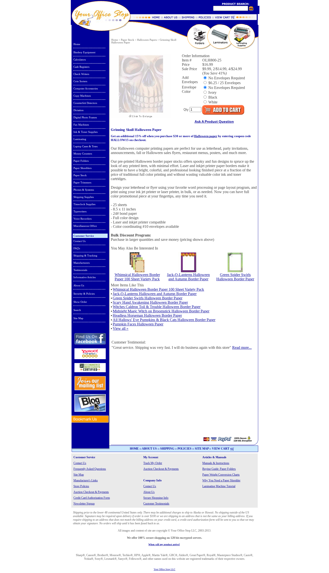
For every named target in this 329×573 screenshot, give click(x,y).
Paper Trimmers (82, 182)
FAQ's (76, 248)
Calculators (79, 59)
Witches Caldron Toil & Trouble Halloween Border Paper (156, 307)
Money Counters (82, 153)
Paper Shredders (82, 168)
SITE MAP (202, 448)
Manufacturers (81, 262)
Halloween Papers (147, 40)
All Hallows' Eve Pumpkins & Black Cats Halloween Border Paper (164, 320)
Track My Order (152, 463)
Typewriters (79, 211)
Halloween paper (205, 136)
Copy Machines (82, 95)
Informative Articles (84, 277)
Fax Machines (81, 124)
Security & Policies (84, 293)
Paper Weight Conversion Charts (221, 474)
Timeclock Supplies (84, 204)
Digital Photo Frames (85, 117)
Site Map (78, 318)
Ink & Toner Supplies (85, 131)
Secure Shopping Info (155, 497)
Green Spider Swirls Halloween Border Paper (235, 277)
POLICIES (184, 448)
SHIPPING (167, 448)
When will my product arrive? (164, 544)
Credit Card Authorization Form (91, 497)
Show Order (80, 301)
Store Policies (81, 486)
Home (76, 44)
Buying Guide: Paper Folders (219, 469)
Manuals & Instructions (215, 463)
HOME (134, 448)
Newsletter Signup (84, 503)
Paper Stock (80, 175)
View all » (120, 328)
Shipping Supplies (83, 196)
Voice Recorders (82, 218)
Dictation (78, 110)
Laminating (79, 139)
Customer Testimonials (156, 503)
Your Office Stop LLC (164, 569)
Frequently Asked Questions (89, 469)
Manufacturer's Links (85, 480)
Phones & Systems (83, 189)
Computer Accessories (85, 88)
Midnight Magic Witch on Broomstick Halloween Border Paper (161, 311)
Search (77, 310)
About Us (78, 285)
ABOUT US (149, 448)
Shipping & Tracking (85, 255)
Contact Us (79, 241)
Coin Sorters (80, 81)
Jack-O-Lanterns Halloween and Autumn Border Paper (188, 277)
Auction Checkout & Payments (161, 469)
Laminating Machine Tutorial (218, 486)
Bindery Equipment (84, 52)
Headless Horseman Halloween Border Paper (147, 315)
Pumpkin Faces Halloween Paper (138, 324)
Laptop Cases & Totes (85, 146)
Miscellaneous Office (85, 225)
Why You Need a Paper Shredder (221, 480)
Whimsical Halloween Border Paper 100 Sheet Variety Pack (137, 277)
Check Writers (81, 74)
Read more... (242, 347)
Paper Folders (81, 160)
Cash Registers (81, 66)
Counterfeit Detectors (85, 102)
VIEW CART (220, 448)
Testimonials (80, 270)
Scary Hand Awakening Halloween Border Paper (150, 302)
